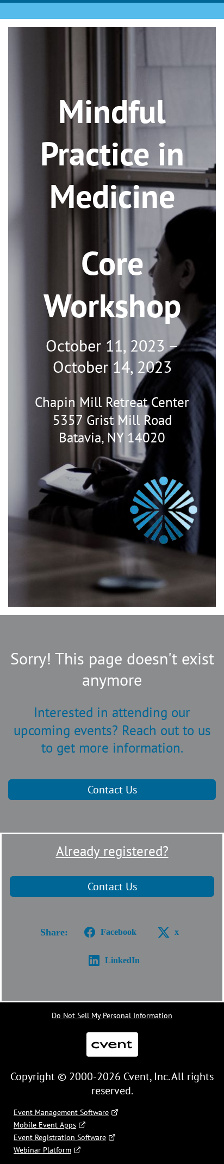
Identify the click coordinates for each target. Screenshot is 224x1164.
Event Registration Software (60, 1137)
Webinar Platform (42, 1150)
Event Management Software (61, 1112)
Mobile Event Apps (45, 1125)
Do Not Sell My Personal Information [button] (112, 1015)
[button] (108, 932)
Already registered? (112, 851)
